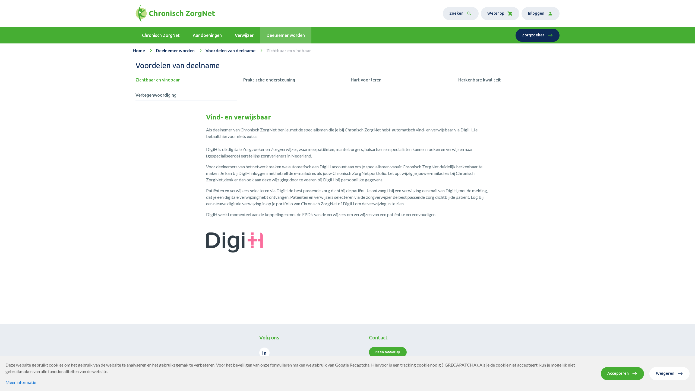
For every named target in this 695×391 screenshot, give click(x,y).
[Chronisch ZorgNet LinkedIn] (264, 353)
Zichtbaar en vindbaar (157, 79)
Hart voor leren (366, 79)
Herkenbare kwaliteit (479, 79)
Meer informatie (20, 382)
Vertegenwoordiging (155, 95)
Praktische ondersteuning (269, 79)
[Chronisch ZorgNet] (175, 13)
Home (139, 50)
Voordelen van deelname (230, 50)
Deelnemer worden (175, 50)
